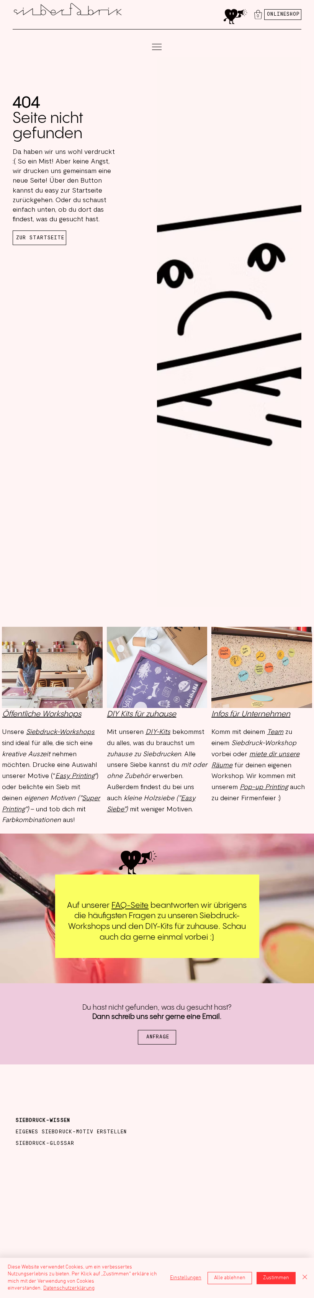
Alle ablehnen (229, 1278)
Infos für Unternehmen (250, 714)
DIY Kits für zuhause (141, 714)
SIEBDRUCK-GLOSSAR (45, 1143)
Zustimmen (276, 1278)
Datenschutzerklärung (69, 1288)
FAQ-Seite (130, 905)
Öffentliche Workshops (41, 714)
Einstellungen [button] (185, 1278)
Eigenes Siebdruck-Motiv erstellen (71, 1132)
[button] (258, 14)
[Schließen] (304, 1278)
